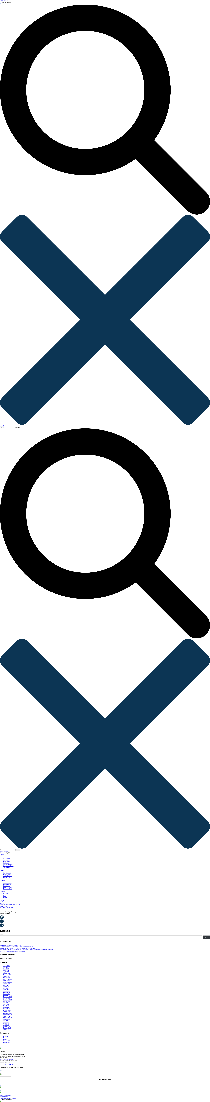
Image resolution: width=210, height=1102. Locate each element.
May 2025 (6, 988)
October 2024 (6, 998)
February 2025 (7, 992)
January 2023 (6, 1029)
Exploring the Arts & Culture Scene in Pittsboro (12, 951)
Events (5, 897)
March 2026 (6, 973)
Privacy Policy (4, 1096)
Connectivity (6, 858)
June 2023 (6, 1022)
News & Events (4, 893)
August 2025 (6, 983)
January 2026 (6, 976)
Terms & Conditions (5, 1095)
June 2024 (6, 1004)
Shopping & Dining (8, 866)
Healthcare (6, 863)
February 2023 (7, 1028)
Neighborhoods (7, 873)
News (4, 896)
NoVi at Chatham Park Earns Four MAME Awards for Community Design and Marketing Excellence (26, 949)
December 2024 (7, 995)
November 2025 (7, 979)
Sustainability (6, 867)
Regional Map (7, 884)
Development (6, 1038)
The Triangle (6, 886)
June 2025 (6, 986)
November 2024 (7, 997)
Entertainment (6, 861)
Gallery (2, 900)
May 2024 (6, 1005)
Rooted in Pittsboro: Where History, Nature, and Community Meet (17, 946)
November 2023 (7, 1014)
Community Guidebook (6, 1065)
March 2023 (6, 1026)
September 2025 (7, 982)
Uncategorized (7, 1042)
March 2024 (6, 1008)
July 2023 (5, 1020)
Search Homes (4, 0)
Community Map (7, 883)
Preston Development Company (8, 1098)
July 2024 (5, 1003)
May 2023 (6, 1023)
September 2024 (7, 1000)
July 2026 (5, 967)
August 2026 (6, 966)
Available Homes (7, 876)
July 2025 (5, 985)
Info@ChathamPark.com (6, 907)
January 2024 (6, 1011)
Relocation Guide (7, 889)
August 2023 (6, 1019)
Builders (5, 1036)
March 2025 (6, 991)
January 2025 (6, 994)
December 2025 (7, 977)
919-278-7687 (3, 906)
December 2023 (7, 1013)
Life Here (2, 855)
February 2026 (7, 974)
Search (2, 934)
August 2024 (6, 1001)
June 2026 (6, 969)
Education (6, 860)
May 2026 (6, 970)
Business (2, 891)
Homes (2, 870)
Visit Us (2, 426)
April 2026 (6, 972)
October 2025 (6, 980)
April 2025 (6, 989)
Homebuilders (7, 874)
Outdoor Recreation (8, 864)
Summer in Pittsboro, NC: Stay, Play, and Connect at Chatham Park (17, 948)
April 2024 (6, 1007)
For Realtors (6, 877)
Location (2, 880)
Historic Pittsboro (7, 887)
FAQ (1, 901)
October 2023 (6, 1016)
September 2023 (7, 1017)
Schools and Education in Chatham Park (10, 945)
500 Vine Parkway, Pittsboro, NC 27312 (10, 904)
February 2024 (7, 1010)
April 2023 (6, 1025)
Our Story (2, 854)
